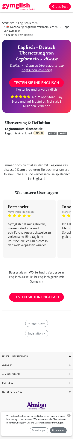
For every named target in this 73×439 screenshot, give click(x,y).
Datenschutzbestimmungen (49, 422)
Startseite (8, 23)
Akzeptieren (58, 430)
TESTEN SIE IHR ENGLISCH (36, 82)
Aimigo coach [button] (11, 374)
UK (54, 133)
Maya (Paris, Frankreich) (21, 211)
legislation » (36, 333)
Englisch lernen (28, 23)
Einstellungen (39, 430)
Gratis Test (60, 6)
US (64, 133)
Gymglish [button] (8, 365)
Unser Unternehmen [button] (15, 356)
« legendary (36, 323)
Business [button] (7, 382)
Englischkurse (19, 277)
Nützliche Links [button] (12, 391)
